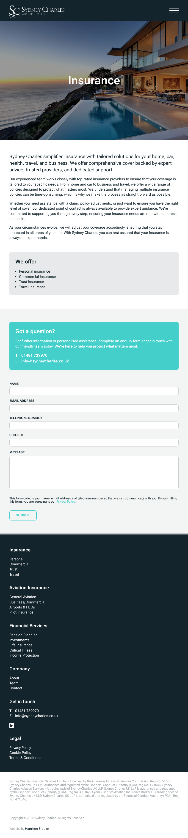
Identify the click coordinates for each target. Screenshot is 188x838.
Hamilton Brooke (37, 828)
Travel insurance (32, 287)
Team (14, 683)
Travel (14, 574)
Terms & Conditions (25, 758)
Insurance (19, 550)
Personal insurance (34, 271)
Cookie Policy (20, 752)
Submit (23, 515)
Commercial (19, 564)
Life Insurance (21, 645)
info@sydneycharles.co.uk (45, 361)
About (14, 678)
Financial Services (28, 625)
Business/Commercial (27, 602)
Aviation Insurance (29, 587)
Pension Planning (23, 635)
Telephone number (25, 418)
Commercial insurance (37, 276)
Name (14, 384)
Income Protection (24, 655)
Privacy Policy (65, 501)
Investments (19, 640)
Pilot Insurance (21, 612)
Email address (21, 401)
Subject (16, 435)
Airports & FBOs (22, 607)
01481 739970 (34, 355)
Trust (13, 569)
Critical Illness (20, 650)
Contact (15, 688)
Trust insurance (31, 281)
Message (17, 452)
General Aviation (22, 597)
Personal (16, 559)
